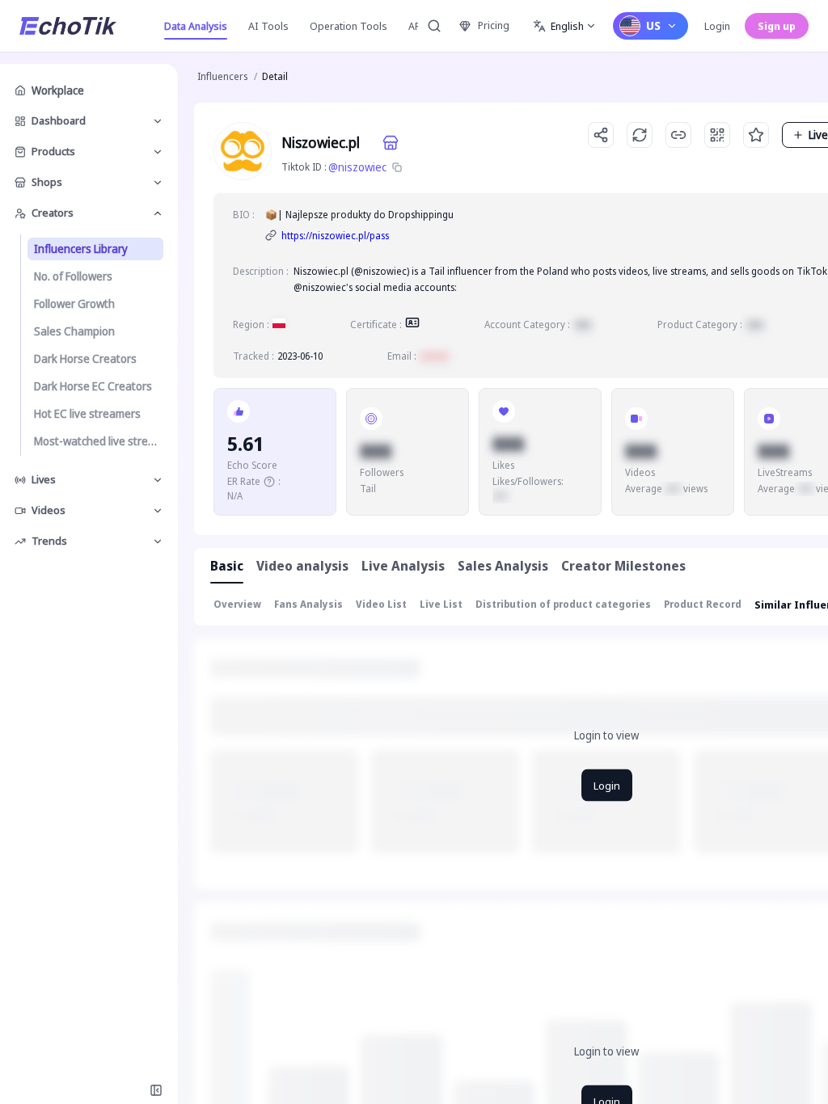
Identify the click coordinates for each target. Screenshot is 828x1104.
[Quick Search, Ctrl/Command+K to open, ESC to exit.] (434, 26)
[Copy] (397, 167)
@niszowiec (357, 167)
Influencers (222, 76)
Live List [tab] (441, 604)
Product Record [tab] (702, 604)
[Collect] (756, 135)
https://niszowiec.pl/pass (335, 235)
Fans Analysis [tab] (308, 604)
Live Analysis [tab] (403, 566)
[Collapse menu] (156, 1090)
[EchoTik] (67, 26)
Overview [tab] (237, 604)
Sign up (777, 26)
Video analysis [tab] (302, 566)
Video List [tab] (381, 604)
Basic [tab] (226, 566)
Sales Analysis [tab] (503, 566)
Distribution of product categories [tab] (563, 604)
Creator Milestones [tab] (623, 566)
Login (717, 26)
